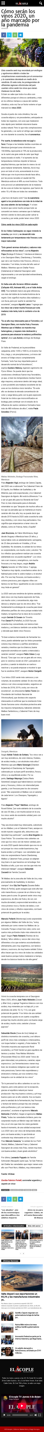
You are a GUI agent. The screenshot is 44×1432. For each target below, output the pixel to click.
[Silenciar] (35, 1415)
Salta (21, 1190)
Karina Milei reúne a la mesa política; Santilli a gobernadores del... (27, 1327)
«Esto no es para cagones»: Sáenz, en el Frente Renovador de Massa (33, 1214)
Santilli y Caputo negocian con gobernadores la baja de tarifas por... (27, 1315)
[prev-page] (20, 1253)
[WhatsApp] (14, 34)
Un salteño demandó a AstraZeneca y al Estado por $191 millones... (28, 1350)
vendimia (27, 1190)
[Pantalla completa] (39, 1415)
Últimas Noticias (10, 1261)
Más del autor (34, 1226)
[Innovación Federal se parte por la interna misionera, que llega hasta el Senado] (7, 1340)
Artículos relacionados (14, 1226)
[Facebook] (3, 34)
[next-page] (23, 1253)
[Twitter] (9, 34)
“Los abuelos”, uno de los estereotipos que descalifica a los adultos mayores (10, 1214)
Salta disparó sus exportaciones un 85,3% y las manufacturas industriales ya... (20, 1296)
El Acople (14, 1190)
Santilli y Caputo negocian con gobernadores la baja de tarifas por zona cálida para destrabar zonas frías (21, 1245)
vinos (34, 1190)
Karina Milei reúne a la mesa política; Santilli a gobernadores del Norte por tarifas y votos (36, 1244)
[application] (22, 1405)
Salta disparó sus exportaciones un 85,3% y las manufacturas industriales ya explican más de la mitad (7, 1245)
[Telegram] (20, 34)
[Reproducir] (4, 1415)
